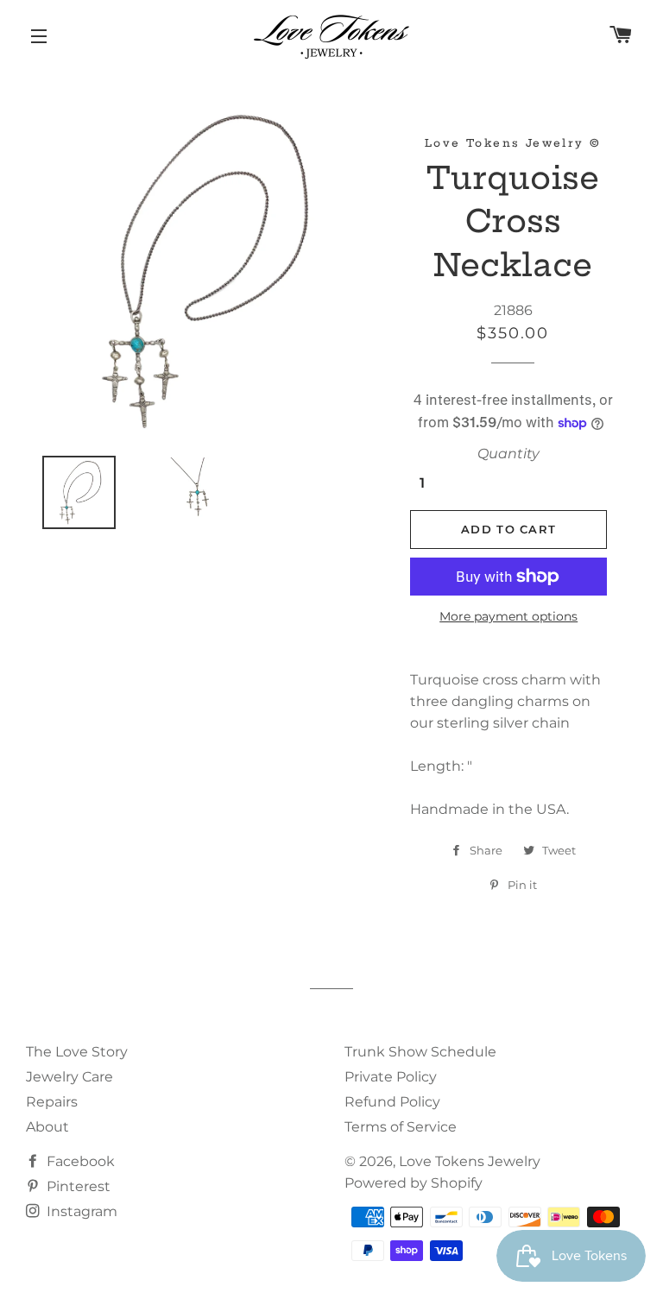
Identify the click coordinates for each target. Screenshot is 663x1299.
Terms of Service (400, 1127)
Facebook (79, 1161)
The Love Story (77, 1052)
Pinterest (76, 1186)
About (47, 1127)
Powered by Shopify (413, 1183)
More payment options (508, 616)
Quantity (508, 453)
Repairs (52, 1102)
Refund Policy (392, 1102)
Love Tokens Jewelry (469, 1161)
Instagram (80, 1211)
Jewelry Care (69, 1077)
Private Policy (390, 1077)
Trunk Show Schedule (420, 1052)
